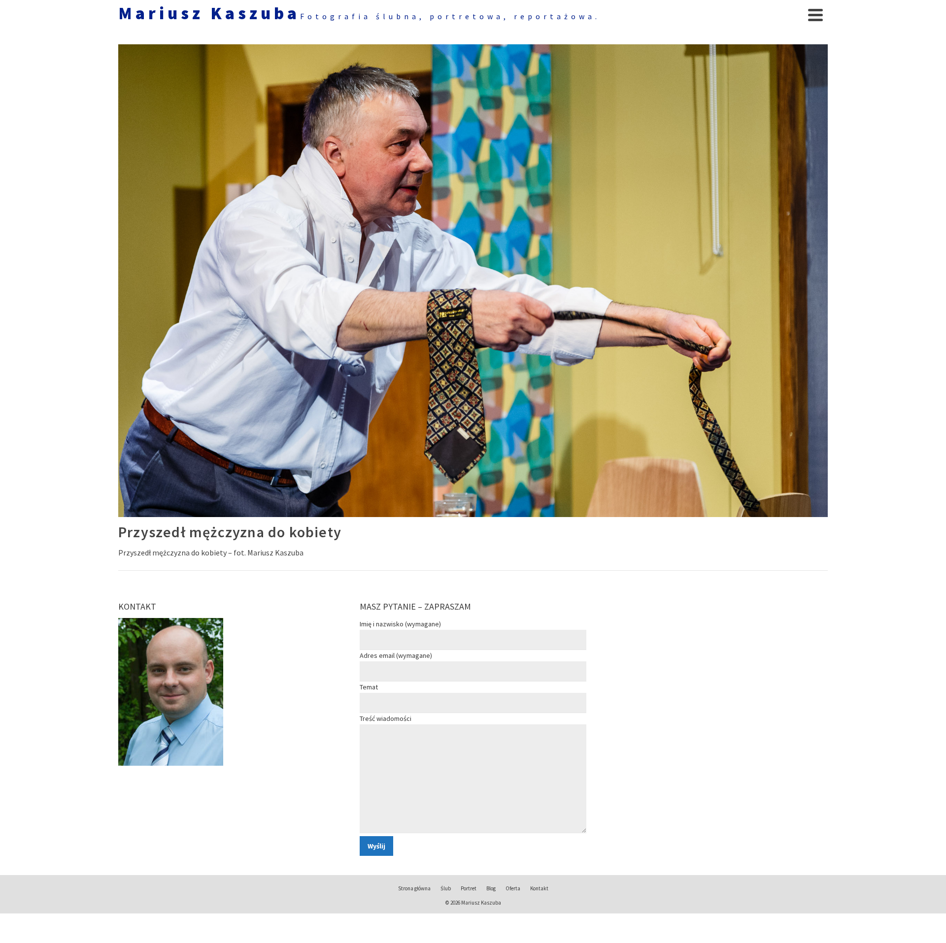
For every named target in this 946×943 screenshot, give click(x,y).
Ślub (445, 888)
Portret (468, 888)
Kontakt (539, 888)
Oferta (513, 888)
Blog (491, 888)
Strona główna (414, 888)
